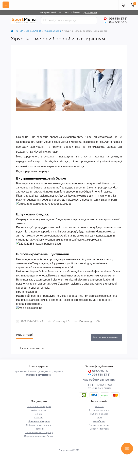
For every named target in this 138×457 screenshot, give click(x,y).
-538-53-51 (118, 18)
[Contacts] (123, 5)
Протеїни (39, 428)
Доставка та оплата (99, 410)
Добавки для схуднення (38, 425)
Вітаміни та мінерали (39, 421)
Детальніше (90, 12)
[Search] (45, 20)
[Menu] (6, 5)
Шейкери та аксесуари (39, 406)
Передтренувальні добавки (38, 436)
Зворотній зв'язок (99, 428)
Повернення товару (99, 425)
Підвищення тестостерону (39, 432)
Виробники (99, 421)
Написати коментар (106, 337)
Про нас (99, 406)
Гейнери (38, 414)
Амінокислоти (38, 410)
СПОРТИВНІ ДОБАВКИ (28, 31)
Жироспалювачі (52, 31)
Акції (99, 417)
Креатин (38, 417)
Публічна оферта (99, 414)
